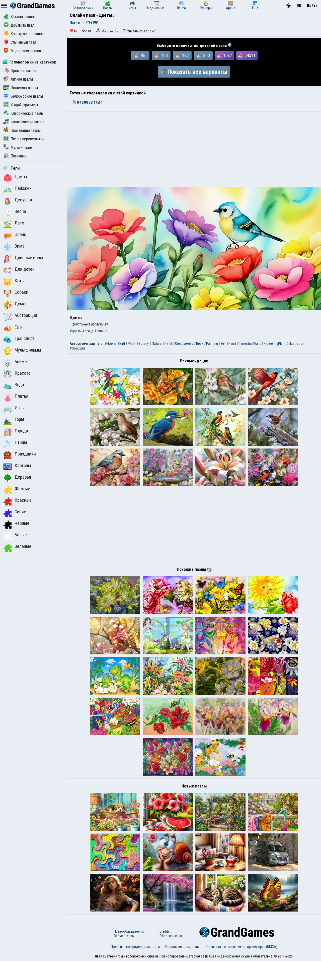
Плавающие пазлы (26, 130)
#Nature (155, 343)
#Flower (110, 343)
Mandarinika (110, 31)
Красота (23, 373)
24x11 (250, 55)
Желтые (22, 488)
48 (143, 55)
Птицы (21, 442)
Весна (20, 211)
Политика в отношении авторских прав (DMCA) (241, 946)
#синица (100, 331)
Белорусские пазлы (27, 96)
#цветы (76, 331)
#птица (88, 331)
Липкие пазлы (22, 79)
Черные (22, 523)
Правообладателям (129, 931)
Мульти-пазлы (22, 147)
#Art (222, 343)
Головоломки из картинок (33, 62)
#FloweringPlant (274, 343)
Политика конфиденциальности (135, 946)
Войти (312, 5)
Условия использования (183, 946)
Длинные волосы (31, 257)
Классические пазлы (27, 113)
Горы (19, 419)
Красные (23, 500)
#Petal (167, 343)
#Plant (130, 343)
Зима (20, 246)
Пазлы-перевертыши (27, 139)
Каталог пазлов (23, 16)
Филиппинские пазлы (27, 122)
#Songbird (77, 348)
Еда (18, 327)
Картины (23, 465)
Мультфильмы (28, 350)
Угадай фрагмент (24, 104)
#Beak (198, 343)
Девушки (23, 200)
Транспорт (24, 338)
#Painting (211, 343)
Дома (20, 304)
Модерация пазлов (26, 50)
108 (164, 55)
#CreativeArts (183, 343)
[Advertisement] (194, 149)
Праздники (25, 454)
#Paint (231, 343)
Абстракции (26, 315)
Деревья (23, 477)
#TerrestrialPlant (249, 343)
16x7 (227, 55)
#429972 (85, 102)
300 (206, 55)
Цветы (21, 177)
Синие (20, 512)
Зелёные (23, 546)
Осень (20, 234)
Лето (19, 223)
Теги (15, 168)
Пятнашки (18, 156)
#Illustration (295, 343)
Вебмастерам (124, 936)
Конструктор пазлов (27, 33)
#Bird (121, 343)
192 (185, 55)
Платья (21, 396)
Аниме (21, 361)
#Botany (142, 343)
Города (21, 431)
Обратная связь (171, 936)
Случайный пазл (23, 42)
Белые (21, 535)
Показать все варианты (197, 71)
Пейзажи (23, 188)
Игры (20, 408)
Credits (164, 931)
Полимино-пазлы (24, 87)
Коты (20, 281)
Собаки (21, 292)
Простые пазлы (23, 70)
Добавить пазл (22, 25)
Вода (19, 384)
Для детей (25, 269)
